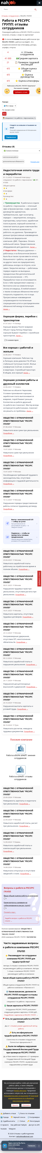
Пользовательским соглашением (16, 1096)
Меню (39, 3)
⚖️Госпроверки (33, 1117)
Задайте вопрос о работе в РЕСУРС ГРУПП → (18, 919)
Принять (15, 1105)
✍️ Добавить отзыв (8, 1113)
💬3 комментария (11, 340)
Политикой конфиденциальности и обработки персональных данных (23, 1098)
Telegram (12, 1129)
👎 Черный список (18, 1117)
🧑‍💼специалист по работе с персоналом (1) (19, 118)
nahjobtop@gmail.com (24, 1136)
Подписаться (11, 137)
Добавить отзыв (21, 92)
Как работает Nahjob (19, 1125)
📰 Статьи (21, 1121)
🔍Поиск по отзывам (26, 1113)
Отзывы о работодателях (24, 1133)
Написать (31, 1146)
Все (4, 114)
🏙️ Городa (5, 1117)
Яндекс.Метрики (20, 1091)
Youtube (4, 1129)
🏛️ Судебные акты (8, 1121)
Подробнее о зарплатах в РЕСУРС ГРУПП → (21, 1015)
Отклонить (26, 1105)
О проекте (5, 1125)
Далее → (33, 247)
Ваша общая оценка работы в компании (21, 896)
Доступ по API (34, 1125)
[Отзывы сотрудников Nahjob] (13, 3)
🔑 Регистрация (33, 1121)
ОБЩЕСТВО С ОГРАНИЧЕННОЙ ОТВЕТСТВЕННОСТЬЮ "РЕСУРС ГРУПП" (18, 421)
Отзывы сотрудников (10, 16)
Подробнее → (8, 433)
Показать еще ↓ (10, 912)
